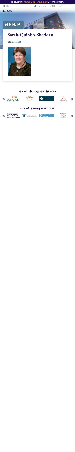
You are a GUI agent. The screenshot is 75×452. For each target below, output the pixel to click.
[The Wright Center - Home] (6, 11)
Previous (3, 99)
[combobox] (64, 6)
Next (72, 99)
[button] (71, 11)
